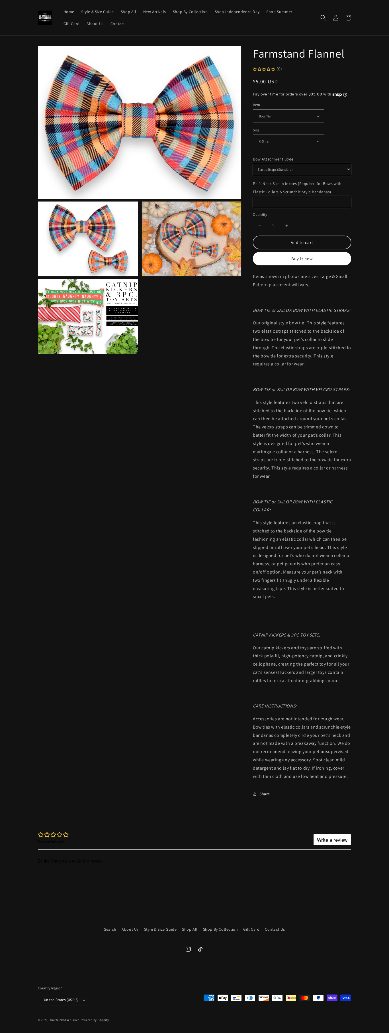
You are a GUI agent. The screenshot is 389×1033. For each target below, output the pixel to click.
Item (256, 104)
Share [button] (264, 793)
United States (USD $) (61, 999)
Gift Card (251, 929)
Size (256, 130)
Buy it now (302, 258)
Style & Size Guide (160, 929)
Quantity (260, 214)
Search (110, 929)
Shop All (190, 929)
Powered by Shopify (94, 1020)
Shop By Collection (220, 929)
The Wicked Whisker (64, 1020)
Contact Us (275, 929)
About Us (130, 929)
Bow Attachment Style (273, 159)
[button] (323, 17)
